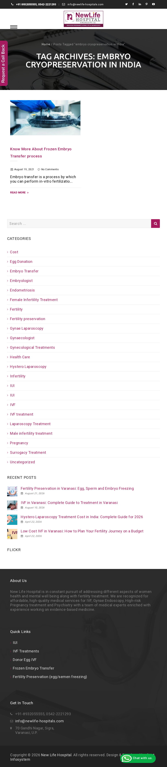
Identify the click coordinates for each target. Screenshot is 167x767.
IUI (12, 386)
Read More (18, 192)
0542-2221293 (47, 4)
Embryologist (21, 280)
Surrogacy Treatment (28, 452)
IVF (12, 405)
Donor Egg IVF (25, 660)
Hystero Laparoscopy (28, 366)
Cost (14, 252)
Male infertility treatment (31, 433)
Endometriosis (22, 290)
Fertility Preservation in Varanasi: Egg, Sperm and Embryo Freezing (77, 488)
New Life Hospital (56, 755)
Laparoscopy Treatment (30, 424)
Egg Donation (21, 261)
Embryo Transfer (24, 271)
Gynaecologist (22, 338)
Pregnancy (19, 443)
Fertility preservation (27, 319)
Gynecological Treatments (32, 347)
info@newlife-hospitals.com (85, 4)
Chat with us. (142, 758)
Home (46, 44)
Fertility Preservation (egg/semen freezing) (50, 677)
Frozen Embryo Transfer (33, 668)
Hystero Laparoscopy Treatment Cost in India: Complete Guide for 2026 (82, 517)
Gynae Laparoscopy (27, 328)
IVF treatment (21, 414)
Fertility (16, 309)
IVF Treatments (26, 651)
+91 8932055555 (26, 4)
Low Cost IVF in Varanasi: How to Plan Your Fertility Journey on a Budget (82, 531)
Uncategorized (22, 462)
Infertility (18, 376)
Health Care (20, 357)
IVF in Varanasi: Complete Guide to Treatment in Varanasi (69, 502)
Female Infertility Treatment (34, 300)
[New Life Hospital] (83, 19)
